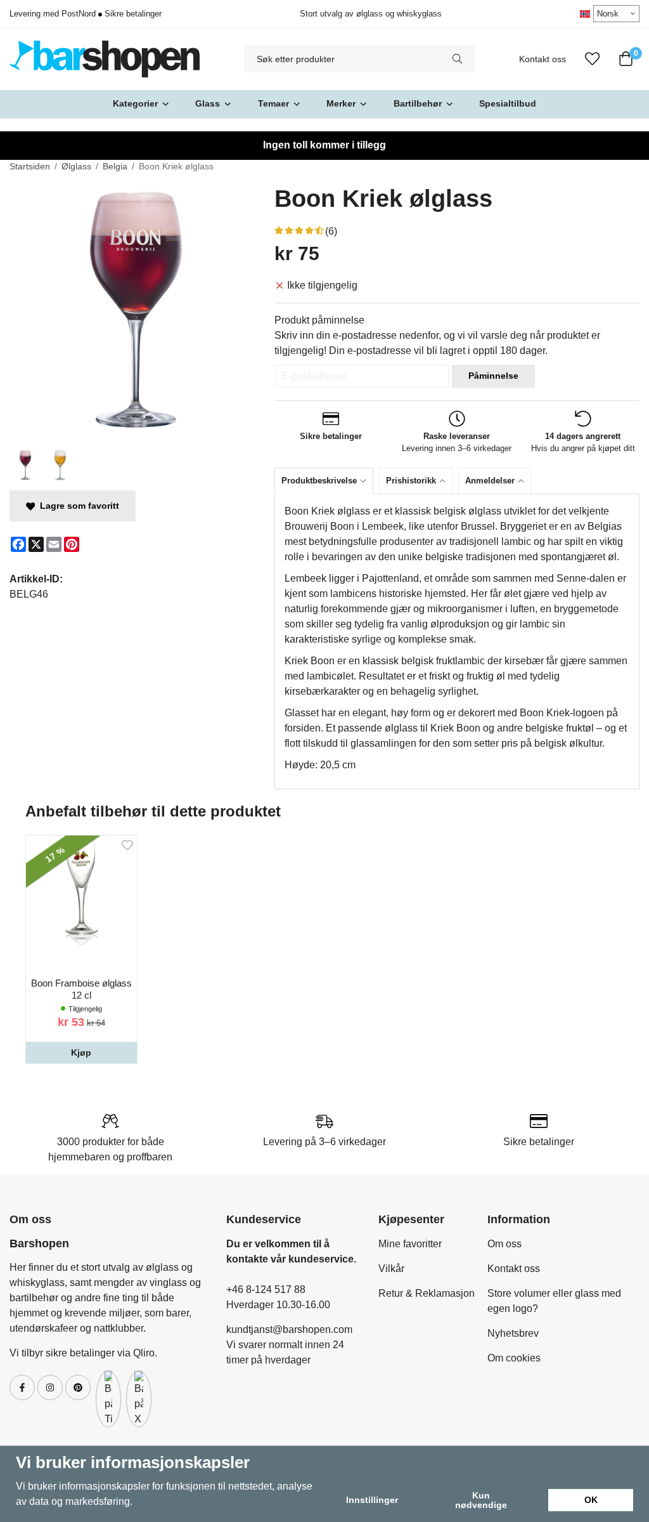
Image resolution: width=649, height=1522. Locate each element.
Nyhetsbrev (513, 1333)
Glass (207, 103)
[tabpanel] (456, 641)
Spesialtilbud (507, 103)
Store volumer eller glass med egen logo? (554, 1301)
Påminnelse (493, 376)
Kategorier (135, 103)
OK (591, 1500)
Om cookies (514, 1358)
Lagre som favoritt (77, 506)
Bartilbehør (418, 103)
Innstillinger (372, 1500)
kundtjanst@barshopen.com (289, 1329)
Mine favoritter (410, 1243)
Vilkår (391, 1268)
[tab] (326, 480)
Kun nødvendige (481, 1499)
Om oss (504, 1243)
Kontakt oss (542, 59)
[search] (457, 59)
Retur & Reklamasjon (426, 1293)
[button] (81, 1052)
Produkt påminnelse (319, 320)
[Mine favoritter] (592, 59)
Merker (341, 103)
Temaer (273, 103)
